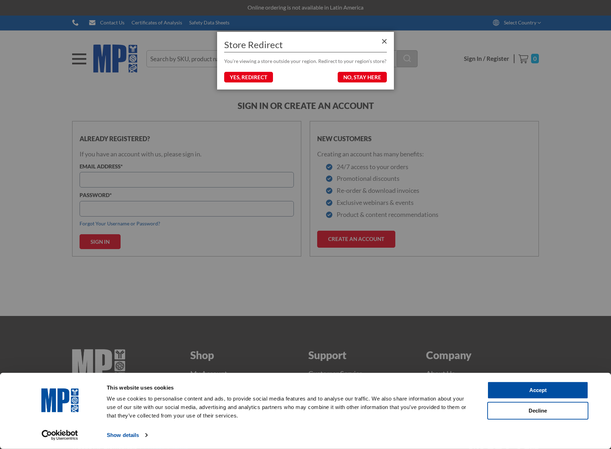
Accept (538, 390)
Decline (538, 410)
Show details (123, 435)
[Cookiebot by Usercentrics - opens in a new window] (60, 435)
